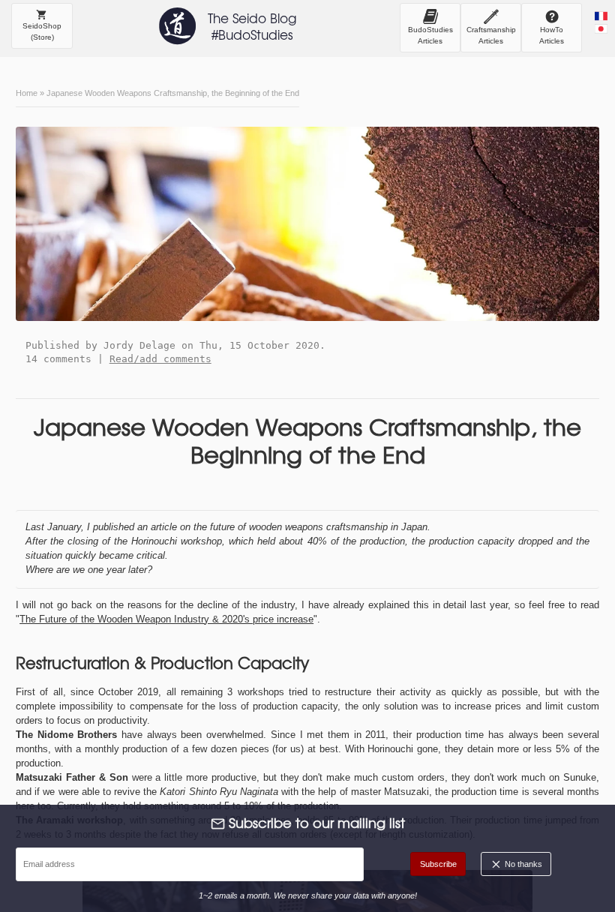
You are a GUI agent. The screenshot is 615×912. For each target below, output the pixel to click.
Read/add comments (161, 358)
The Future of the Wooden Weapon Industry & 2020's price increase (167, 619)
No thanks (522, 864)
